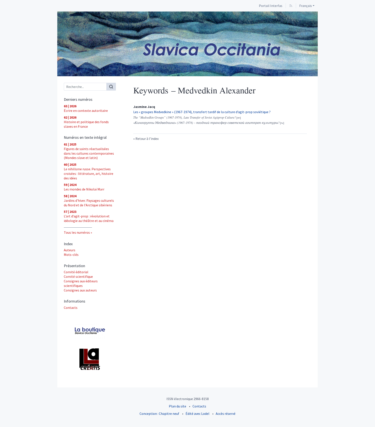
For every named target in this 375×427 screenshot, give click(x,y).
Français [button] (305, 5)
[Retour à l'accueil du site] (187, 44)
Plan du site (177, 406)
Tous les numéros (77, 232)
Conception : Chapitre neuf (159, 413)
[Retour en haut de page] (372, 3)
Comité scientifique (78, 276)
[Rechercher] (111, 87)
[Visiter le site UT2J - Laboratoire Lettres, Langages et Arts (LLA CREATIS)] (90, 359)
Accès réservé (225, 413)
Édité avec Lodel (197, 413)
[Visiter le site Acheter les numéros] (90, 331)
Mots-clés (71, 254)
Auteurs (69, 250)
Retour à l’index (147, 138)
